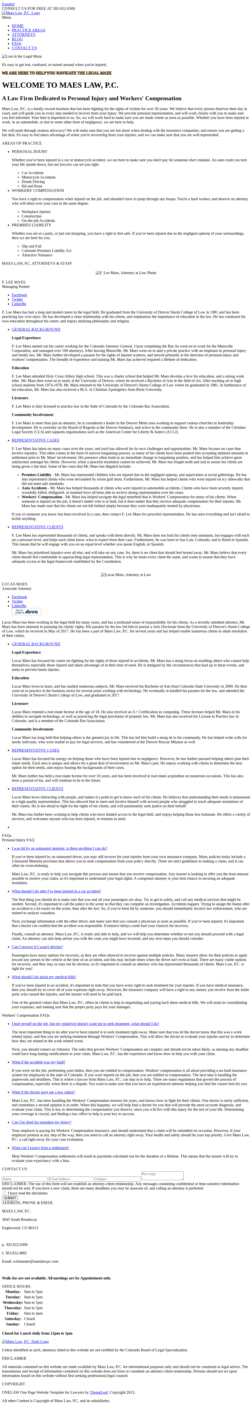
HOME (18, 26)
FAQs (16, 43)
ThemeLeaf (99, 1392)
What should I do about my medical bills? (44, 977)
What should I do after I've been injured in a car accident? (56, 891)
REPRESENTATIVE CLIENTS (37, 527)
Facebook (19, 295)
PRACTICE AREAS (28, 30)
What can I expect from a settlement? (40, 1148)
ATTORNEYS (23, 35)
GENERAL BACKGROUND (36, 329)
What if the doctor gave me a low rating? (43, 1092)
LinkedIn (19, 304)
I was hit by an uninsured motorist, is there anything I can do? (59, 848)
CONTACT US (24, 48)
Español (8, 4)
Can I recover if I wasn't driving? (37, 947)
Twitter (17, 299)
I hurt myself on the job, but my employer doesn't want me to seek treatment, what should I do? (85, 1024)
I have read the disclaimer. (28, 1193)
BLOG (17, 39)
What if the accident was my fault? (38, 1062)
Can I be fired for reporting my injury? (41, 1122)
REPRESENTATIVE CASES (35, 440)
